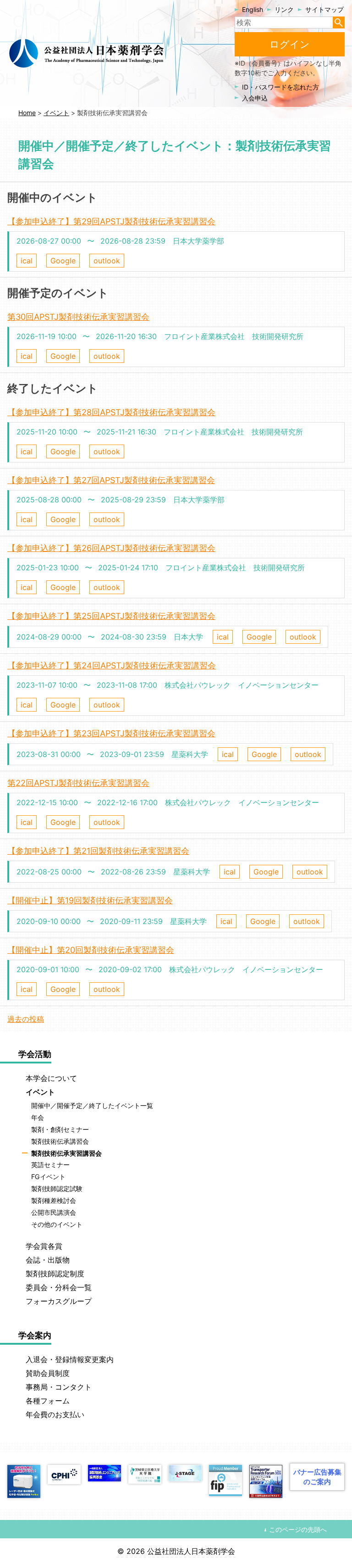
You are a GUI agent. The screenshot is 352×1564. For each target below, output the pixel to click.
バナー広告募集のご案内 (317, 1477)
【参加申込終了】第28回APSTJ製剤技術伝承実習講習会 (111, 412)
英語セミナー (50, 1165)
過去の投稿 (25, 1019)
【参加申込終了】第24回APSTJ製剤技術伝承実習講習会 (111, 665)
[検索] (339, 22)
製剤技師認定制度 (55, 1273)
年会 (37, 1117)
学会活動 (34, 1054)
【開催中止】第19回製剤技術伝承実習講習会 (90, 900)
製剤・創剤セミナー (60, 1129)
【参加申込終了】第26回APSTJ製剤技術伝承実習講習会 (111, 548)
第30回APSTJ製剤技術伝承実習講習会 (78, 317)
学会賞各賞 (44, 1246)
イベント (40, 1091)
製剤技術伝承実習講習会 (66, 1153)
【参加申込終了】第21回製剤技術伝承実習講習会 (98, 851)
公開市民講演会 (53, 1212)
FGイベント (48, 1177)
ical (27, 260)
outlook (107, 260)
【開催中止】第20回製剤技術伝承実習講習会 (90, 950)
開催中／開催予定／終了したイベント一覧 (92, 1105)
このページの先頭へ (298, 1529)
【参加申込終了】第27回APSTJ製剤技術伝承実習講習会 (111, 480)
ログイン (290, 44)
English (252, 9)
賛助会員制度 (48, 1373)
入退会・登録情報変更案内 (70, 1359)
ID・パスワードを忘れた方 (280, 87)
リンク (284, 9)
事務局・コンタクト (59, 1386)
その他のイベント (56, 1224)
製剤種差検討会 (53, 1200)
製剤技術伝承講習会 (60, 1141)
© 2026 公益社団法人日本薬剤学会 (176, 1551)
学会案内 (34, 1335)
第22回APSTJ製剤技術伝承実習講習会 (78, 783)
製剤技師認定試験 (56, 1188)
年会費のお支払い (55, 1414)
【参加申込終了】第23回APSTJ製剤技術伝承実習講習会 (111, 733)
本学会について (51, 1078)
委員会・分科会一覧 (59, 1287)
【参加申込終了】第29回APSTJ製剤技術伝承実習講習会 (111, 221)
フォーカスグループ (59, 1301)
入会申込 (255, 98)
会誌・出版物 (48, 1259)
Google (63, 260)
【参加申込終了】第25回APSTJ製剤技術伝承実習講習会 (111, 616)
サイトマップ (324, 9)
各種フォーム (48, 1400)
